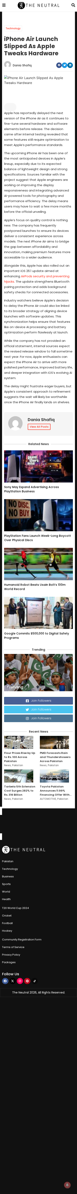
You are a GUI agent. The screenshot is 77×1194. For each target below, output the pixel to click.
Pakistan (17, 765)
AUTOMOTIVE (48, 799)
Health (6, 899)
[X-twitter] (12, 981)
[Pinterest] (27, 981)
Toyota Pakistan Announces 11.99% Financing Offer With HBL (55, 791)
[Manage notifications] (67, 1185)
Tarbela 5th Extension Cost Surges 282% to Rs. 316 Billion (19, 791)
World (6, 892)
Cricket (6, 916)
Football (7, 923)
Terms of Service (13, 947)
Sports (6, 884)
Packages (9, 962)
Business (8, 876)
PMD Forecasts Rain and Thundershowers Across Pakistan (55, 757)
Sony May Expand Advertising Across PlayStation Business (31, 489)
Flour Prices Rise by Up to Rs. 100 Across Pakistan (19, 757)
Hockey (7, 931)
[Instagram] (20, 981)
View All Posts (39, 427)
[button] (59, 65)
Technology (13, 28)
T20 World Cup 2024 (15, 908)
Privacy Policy (11, 955)
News (7, 765)
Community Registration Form (21, 939)
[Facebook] (5, 981)
